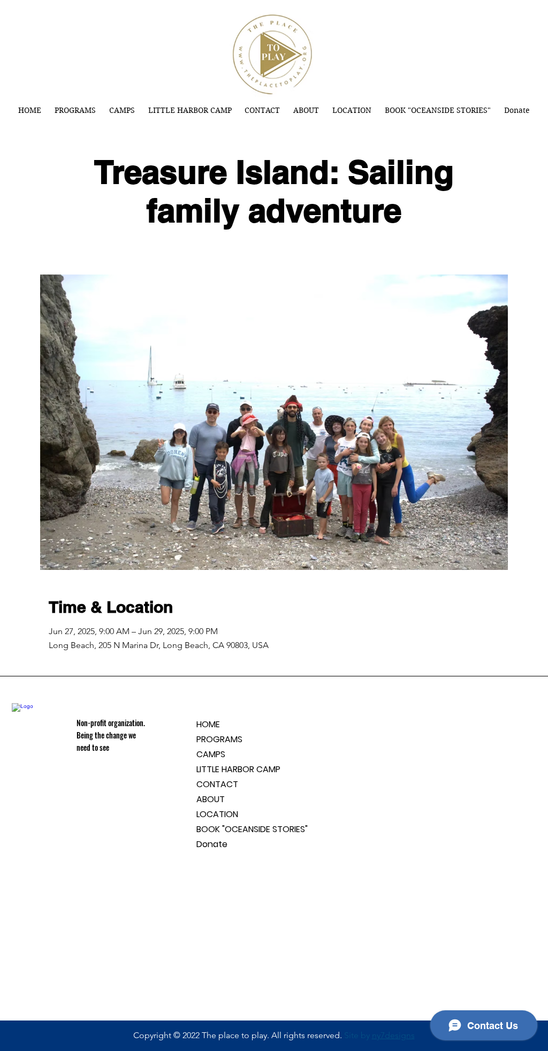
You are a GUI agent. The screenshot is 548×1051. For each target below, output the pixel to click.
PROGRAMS (219, 739)
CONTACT (217, 784)
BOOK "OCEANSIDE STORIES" (252, 829)
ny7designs (393, 1035)
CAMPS (210, 754)
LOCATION (217, 814)
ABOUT (210, 799)
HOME (208, 724)
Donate (211, 844)
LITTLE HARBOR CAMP (238, 769)
